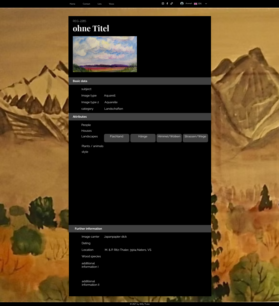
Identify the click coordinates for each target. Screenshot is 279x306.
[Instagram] (162, 3)
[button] (102, 4)
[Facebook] (167, 3)
